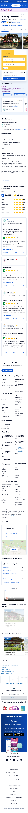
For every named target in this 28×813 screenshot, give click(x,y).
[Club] (10, 10)
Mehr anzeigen (5, 180)
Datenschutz (14, 782)
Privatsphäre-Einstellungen (14, 785)
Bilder (21, 29)
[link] (22, 5)
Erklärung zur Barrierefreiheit (14, 797)
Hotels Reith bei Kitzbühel (7, 669)
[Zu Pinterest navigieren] (17, 760)
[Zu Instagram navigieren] (10, 760)
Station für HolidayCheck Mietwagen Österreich (21, 449)
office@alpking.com (12, 533)
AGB (14, 791)
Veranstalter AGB (14, 776)
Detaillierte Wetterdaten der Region (14, 683)
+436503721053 (12, 536)
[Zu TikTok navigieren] (14, 760)
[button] (11, 41)
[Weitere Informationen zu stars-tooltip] (21, 16)
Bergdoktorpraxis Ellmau (10, 573)
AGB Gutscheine (14, 794)
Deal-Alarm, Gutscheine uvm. (14, 772)
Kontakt (19, 1)
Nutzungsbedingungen (14, 779)
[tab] (7, 52)
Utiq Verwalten (14, 788)
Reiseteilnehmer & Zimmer (10, 62)
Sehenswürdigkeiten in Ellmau (11, 582)
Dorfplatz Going (7, 579)
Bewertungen (14, 29)
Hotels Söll (3, 667)
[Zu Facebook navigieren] (7, 760)
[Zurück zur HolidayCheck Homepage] (5, 5)
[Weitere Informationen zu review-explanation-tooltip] (20, 22)
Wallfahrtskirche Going (9, 576)
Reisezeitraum (6, 56)
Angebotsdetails (11, 515)
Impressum (14, 803)
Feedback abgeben (14, 698)
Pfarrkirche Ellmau (8, 570)
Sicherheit (14, 800)
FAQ (14, 766)
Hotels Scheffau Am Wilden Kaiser (9, 665)
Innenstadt (6, 567)
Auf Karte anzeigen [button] (22, 19)
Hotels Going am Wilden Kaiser (9, 663)
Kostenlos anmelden (20, 10)
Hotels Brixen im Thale (6, 673)
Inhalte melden (14, 769)
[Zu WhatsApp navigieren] (21, 760)
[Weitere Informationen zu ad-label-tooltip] (16, 588)
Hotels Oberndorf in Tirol (7, 671)
